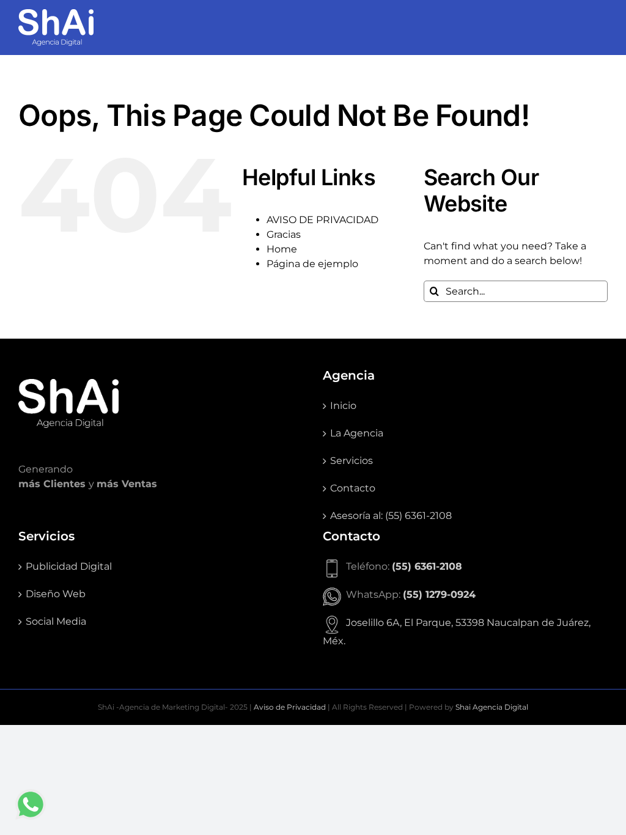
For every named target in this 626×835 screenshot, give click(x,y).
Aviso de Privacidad (290, 707)
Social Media (56, 621)
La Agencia (356, 433)
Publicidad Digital (69, 566)
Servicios (351, 460)
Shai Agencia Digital (491, 707)
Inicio (343, 405)
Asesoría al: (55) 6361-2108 (391, 515)
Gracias (284, 234)
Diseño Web (56, 594)
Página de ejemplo (312, 264)
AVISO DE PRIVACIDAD (322, 220)
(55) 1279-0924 (439, 594)
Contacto (352, 488)
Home (282, 249)
